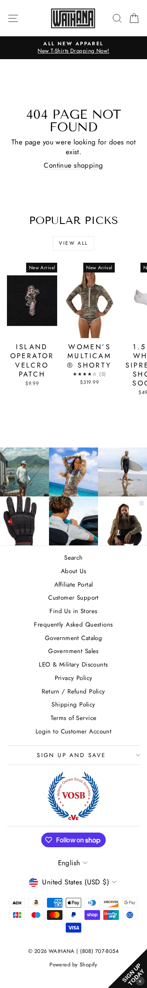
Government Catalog (73, 638)
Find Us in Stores (73, 611)
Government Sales (73, 651)
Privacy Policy (74, 677)
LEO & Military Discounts (73, 664)
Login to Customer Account (74, 731)
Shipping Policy (73, 704)
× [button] (140, 981)
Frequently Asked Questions (73, 624)
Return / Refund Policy (73, 691)
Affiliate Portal (73, 584)
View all (73, 243)
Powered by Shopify (73, 964)
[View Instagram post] (73, 471)
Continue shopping (73, 165)
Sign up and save (71, 755)
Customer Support (73, 597)
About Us (73, 571)
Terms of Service (74, 717)
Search (73, 557)
